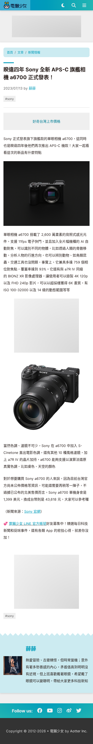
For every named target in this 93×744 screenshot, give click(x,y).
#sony (9, 99)
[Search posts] (73, 5)
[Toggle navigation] (84, 5)
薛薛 (32, 88)
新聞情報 (34, 52)
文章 (21, 52)
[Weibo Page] (69, 711)
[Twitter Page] (78, 711)
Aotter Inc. (78, 731)
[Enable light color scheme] (63, 5)
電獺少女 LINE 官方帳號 (27, 523)
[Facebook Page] (39, 711)
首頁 (10, 52)
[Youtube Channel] (50, 711)
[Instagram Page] (59, 711)
